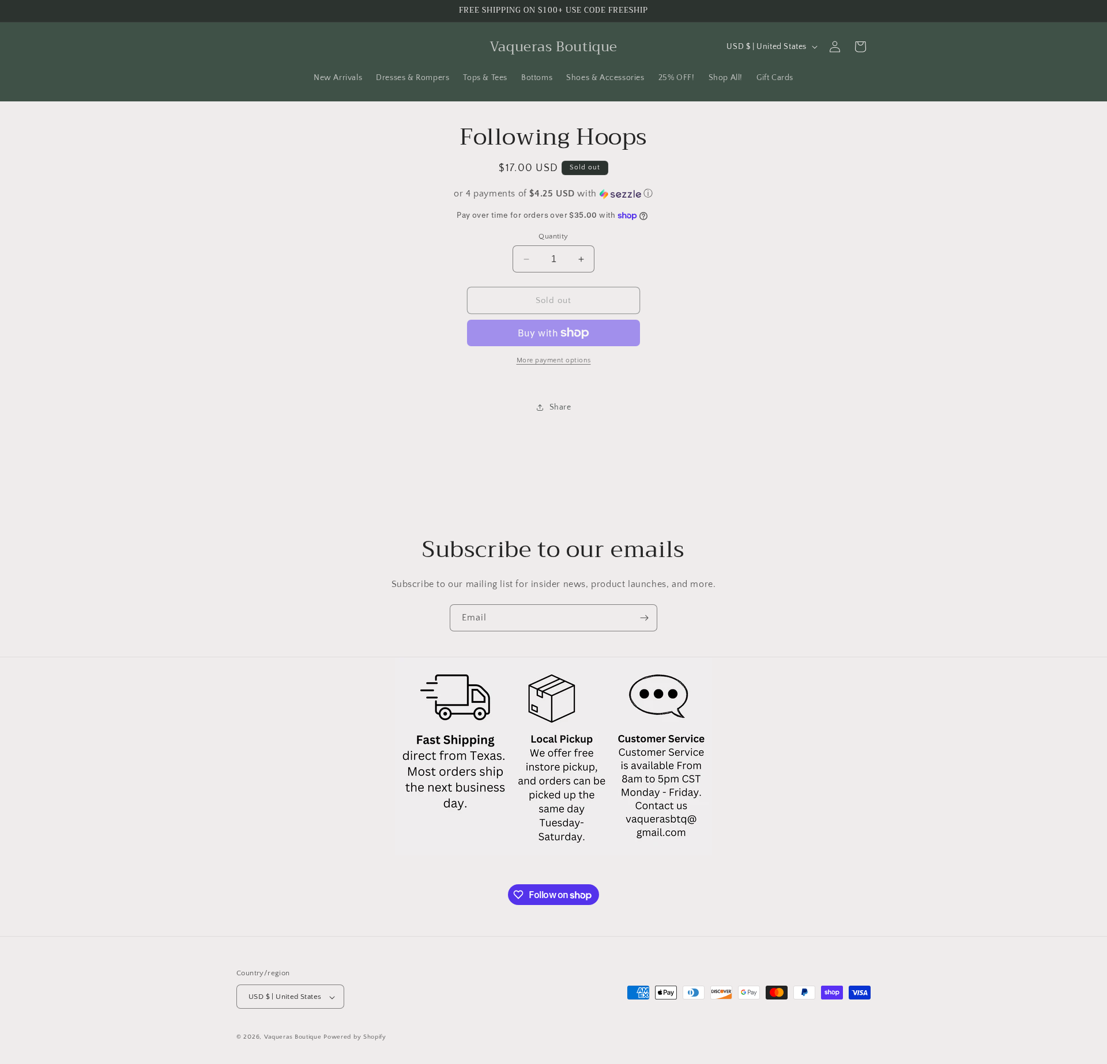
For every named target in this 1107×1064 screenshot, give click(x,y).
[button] (553, 194)
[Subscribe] (644, 617)
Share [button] (560, 407)
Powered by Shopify (354, 1037)
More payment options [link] (554, 360)
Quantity (553, 236)
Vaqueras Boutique (293, 1037)
